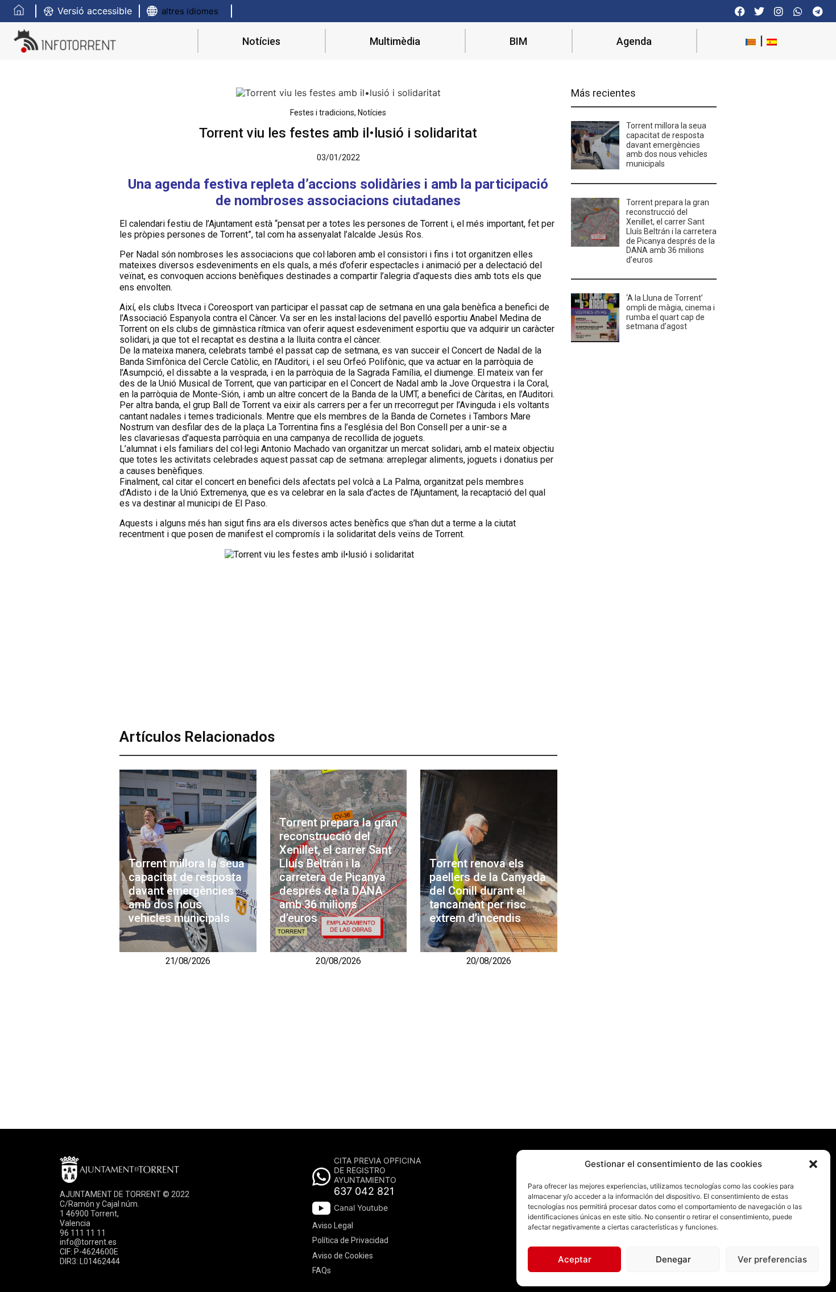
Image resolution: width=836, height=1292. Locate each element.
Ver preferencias (772, 1259)
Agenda (634, 41)
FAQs (321, 1270)
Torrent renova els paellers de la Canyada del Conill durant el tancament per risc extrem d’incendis (487, 891)
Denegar (673, 1259)
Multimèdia (395, 41)
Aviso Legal (332, 1225)
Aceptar (574, 1259)
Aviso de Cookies (342, 1255)
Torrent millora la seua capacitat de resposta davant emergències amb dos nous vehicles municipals (187, 891)
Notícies (261, 41)
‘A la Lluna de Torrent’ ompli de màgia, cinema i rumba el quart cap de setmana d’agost (670, 312)
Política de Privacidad (350, 1240)
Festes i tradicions (322, 112)
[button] (813, 1164)
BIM (518, 41)
